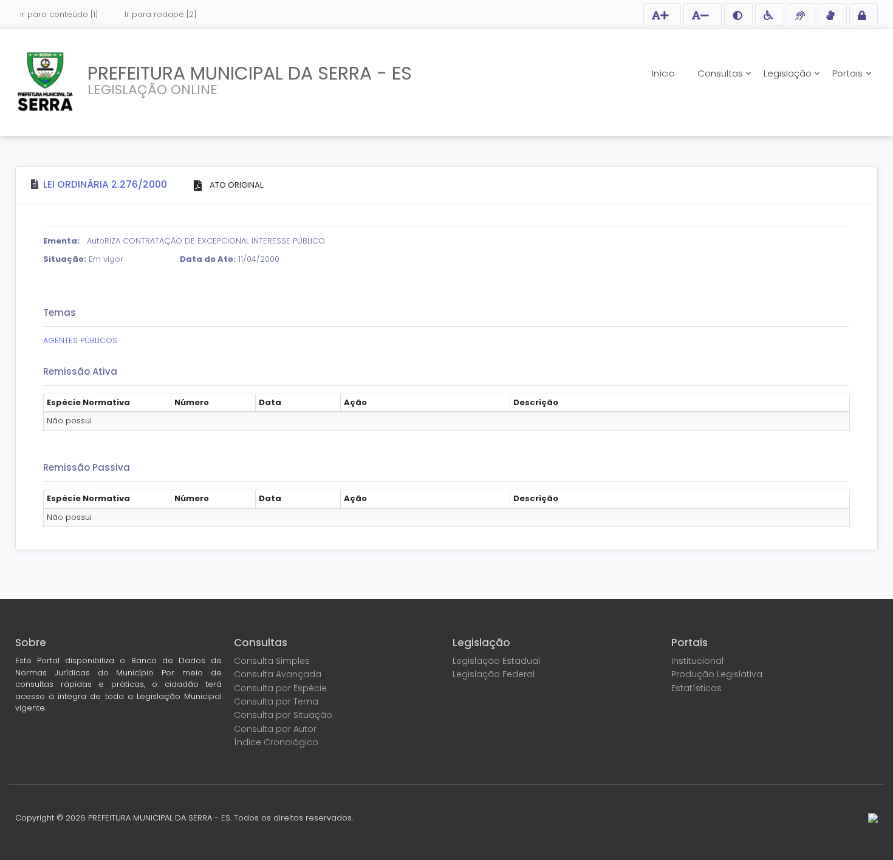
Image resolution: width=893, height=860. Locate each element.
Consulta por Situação (283, 715)
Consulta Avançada (277, 674)
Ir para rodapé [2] (161, 14)
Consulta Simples (272, 661)
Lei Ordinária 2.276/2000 (105, 184)
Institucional (697, 661)
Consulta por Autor (275, 729)
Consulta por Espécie (280, 688)
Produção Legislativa (716, 674)
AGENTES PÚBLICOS (80, 340)
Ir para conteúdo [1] (59, 14)
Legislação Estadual (496, 661)
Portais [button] (848, 73)
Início (663, 73)
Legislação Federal (494, 674)
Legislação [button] (789, 73)
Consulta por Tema (276, 701)
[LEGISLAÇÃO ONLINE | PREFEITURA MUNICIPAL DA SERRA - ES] (45, 81)
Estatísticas (696, 688)
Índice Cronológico (276, 742)
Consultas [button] (721, 73)
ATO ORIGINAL (235, 185)
